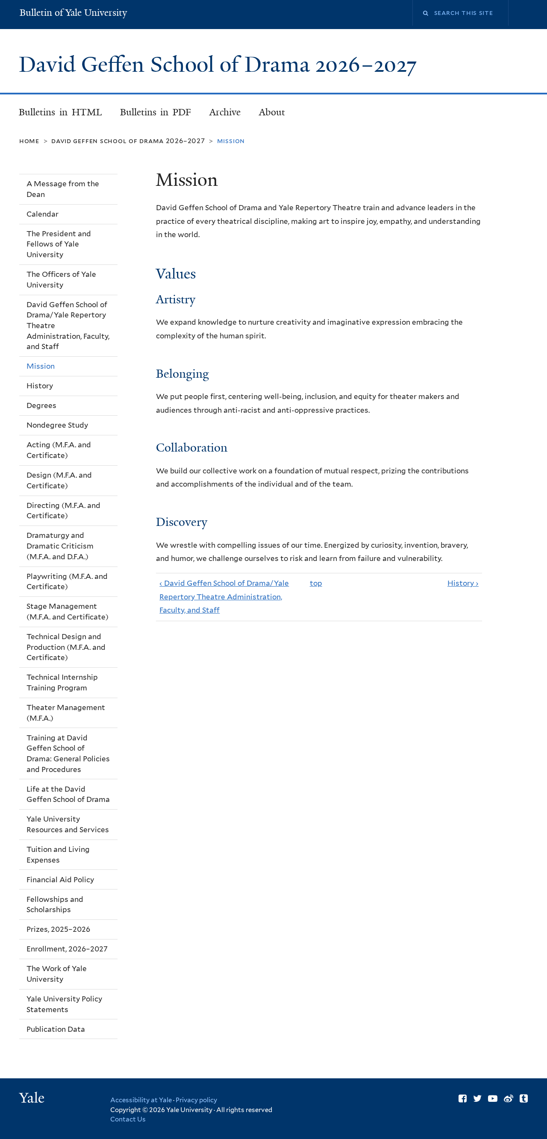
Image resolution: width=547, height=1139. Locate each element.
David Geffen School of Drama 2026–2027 (128, 141)
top (316, 583)
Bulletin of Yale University (73, 13)
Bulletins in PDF (155, 112)
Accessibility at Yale (141, 1100)
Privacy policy (196, 1100)
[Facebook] (463, 1098)
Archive (225, 112)
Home (29, 141)
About (272, 112)
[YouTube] (492, 1098)
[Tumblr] (524, 1098)
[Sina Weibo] (508, 1098)
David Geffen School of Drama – (218, 64)
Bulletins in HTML (60, 112)
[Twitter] (477, 1098)
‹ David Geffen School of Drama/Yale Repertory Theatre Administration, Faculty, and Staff (224, 596)
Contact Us (128, 1119)
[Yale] (33, 1099)
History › (463, 583)
